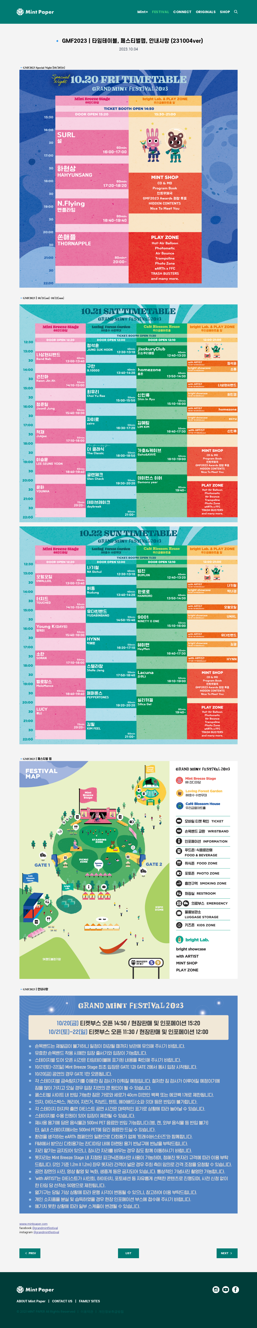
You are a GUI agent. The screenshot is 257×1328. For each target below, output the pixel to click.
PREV (32, 1253)
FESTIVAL (160, 11)
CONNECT (182, 11)
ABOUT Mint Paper (31, 1301)
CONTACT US (62, 1301)
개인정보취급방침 (111, 1311)
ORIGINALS (206, 11)
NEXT (225, 1253)
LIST (128, 1253)
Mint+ (142, 11)
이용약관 (87, 1311)
